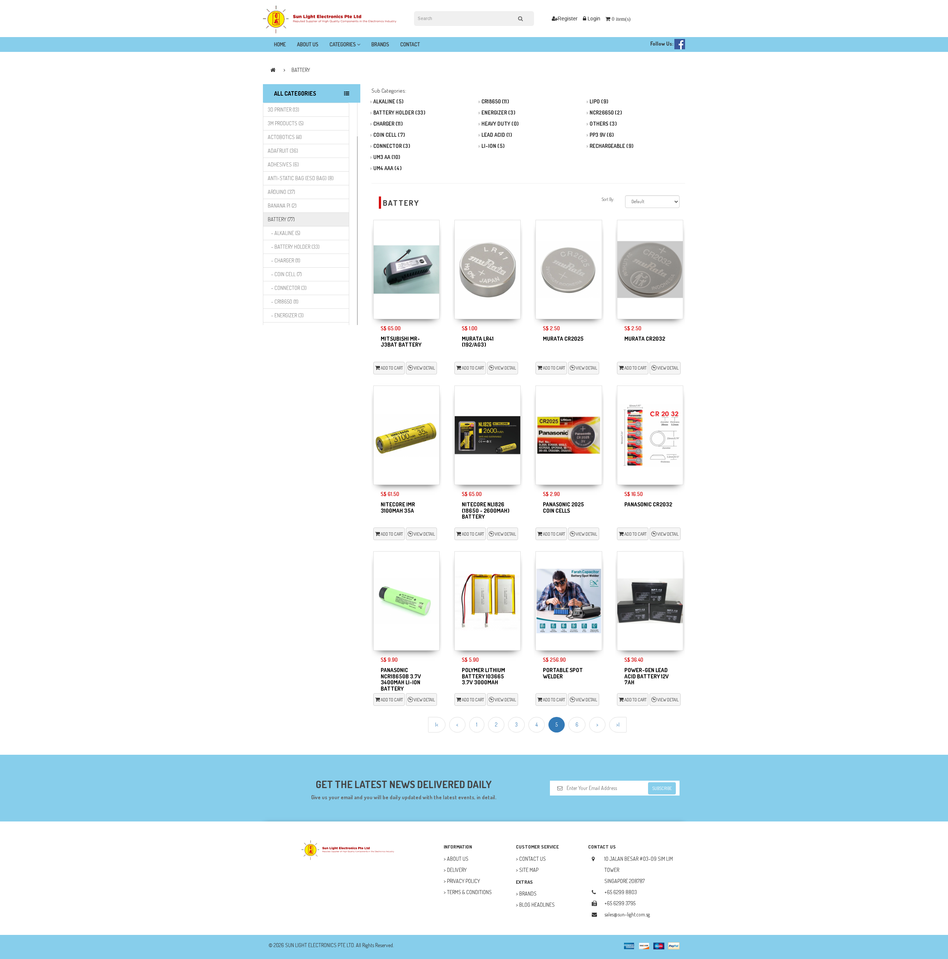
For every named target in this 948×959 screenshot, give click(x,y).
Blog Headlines (537, 905)
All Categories (295, 93)
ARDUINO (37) (281, 192)
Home (280, 44)
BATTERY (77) (281, 219)
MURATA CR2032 (644, 338)
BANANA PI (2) (282, 205)
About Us (307, 44)
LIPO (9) (599, 101)
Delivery (457, 870)
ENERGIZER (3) (498, 112)
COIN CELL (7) (389, 135)
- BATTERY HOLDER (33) (294, 247)
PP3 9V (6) (602, 135)
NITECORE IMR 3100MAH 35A (398, 507)
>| (618, 724)
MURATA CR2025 (563, 338)
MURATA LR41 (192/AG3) (478, 341)
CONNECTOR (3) (391, 146)
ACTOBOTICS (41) (285, 137)
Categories (343, 44)
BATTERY (300, 70)
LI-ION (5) (493, 146)
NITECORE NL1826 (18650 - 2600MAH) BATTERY (486, 510)
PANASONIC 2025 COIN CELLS (563, 507)
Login (593, 19)
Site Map (528, 870)
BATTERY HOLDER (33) (399, 112)
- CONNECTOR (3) (287, 288)
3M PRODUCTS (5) (286, 123)
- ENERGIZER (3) (286, 315)
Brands (380, 44)
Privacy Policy (463, 881)
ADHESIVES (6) (283, 164)
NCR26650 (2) (606, 112)
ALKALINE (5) (388, 101)
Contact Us (532, 859)
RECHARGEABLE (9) (612, 146)
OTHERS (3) (603, 123)
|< (436, 724)
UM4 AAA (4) (387, 168)
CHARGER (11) (388, 123)
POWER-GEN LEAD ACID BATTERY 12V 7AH (646, 676)
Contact (410, 44)
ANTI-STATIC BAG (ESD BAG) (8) (301, 178)
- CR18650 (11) (283, 301)
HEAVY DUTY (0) (500, 123)
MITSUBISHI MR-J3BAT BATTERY (401, 341)
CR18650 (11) (495, 101)
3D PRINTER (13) (283, 109)
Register (568, 19)
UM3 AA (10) (386, 157)
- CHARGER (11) (284, 260)
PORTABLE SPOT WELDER (563, 673)
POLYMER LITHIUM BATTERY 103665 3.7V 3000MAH (483, 676)
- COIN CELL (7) (285, 274)
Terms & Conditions (469, 892)
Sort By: (607, 199)
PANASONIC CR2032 (648, 504)
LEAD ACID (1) (496, 135)
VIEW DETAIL (424, 368)
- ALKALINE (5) (284, 233)
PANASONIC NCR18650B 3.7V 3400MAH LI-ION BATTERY (401, 679)
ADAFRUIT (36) (283, 151)
